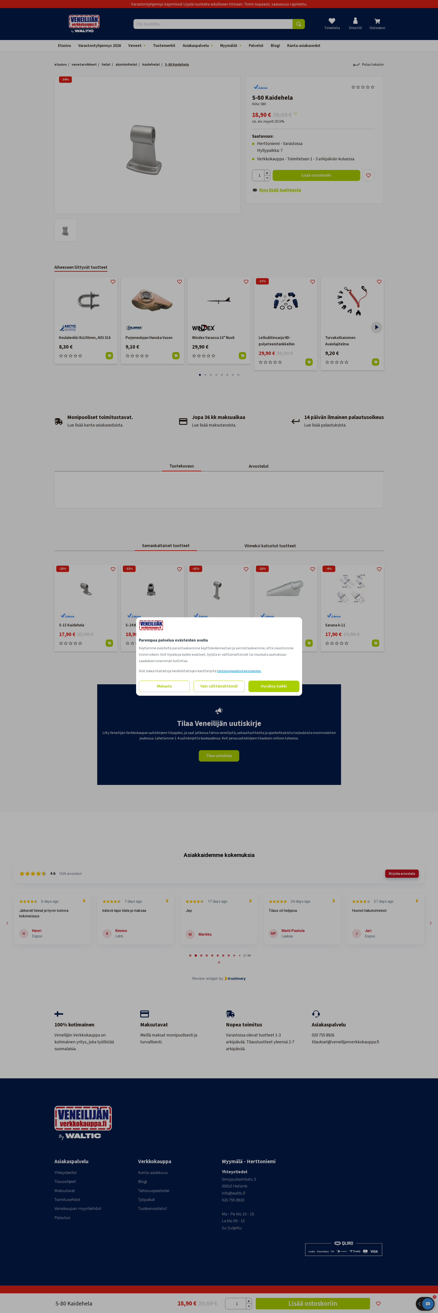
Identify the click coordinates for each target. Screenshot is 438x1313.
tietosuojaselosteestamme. (239, 671)
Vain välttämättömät (219, 686)
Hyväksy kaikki (274, 686)
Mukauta (164, 686)
